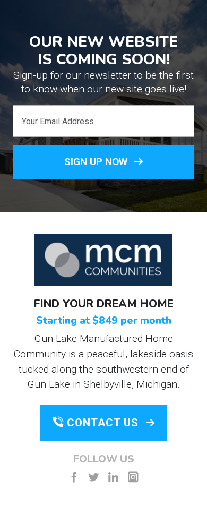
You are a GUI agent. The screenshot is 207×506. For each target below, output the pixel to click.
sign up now (97, 162)
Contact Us (103, 422)
